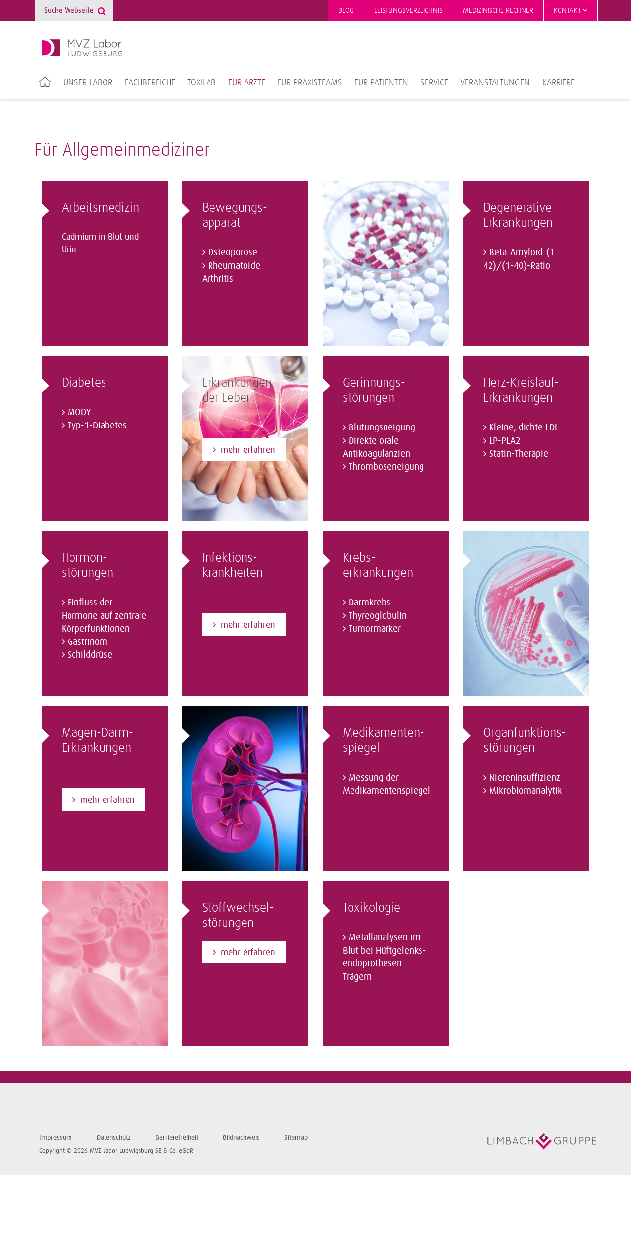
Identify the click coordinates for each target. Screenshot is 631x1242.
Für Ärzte (246, 82)
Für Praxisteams (310, 82)
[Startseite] (82, 47)
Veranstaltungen (495, 82)
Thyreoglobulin (378, 615)
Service (434, 82)
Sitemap (296, 1138)
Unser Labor (87, 82)
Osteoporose (232, 252)
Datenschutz (114, 1138)
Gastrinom (87, 642)
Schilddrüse (90, 654)
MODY (79, 412)
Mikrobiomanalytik (525, 790)
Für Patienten (381, 82)
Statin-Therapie (518, 453)
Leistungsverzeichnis (408, 10)
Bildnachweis (241, 1138)
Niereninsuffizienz (524, 777)
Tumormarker (375, 628)
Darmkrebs (369, 602)
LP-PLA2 (505, 440)
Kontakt (568, 10)
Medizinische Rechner (498, 10)
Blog (346, 10)
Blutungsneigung (382, 427)
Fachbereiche (150, 82)
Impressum (55, 1138)
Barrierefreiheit (176, 1138)
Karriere (558, 82)
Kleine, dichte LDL (524, 427)
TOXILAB (201, 82)
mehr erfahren (107, 800)
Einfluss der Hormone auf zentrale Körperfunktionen (104, 615)
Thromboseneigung (386, 466)
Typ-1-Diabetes (97, 425)
